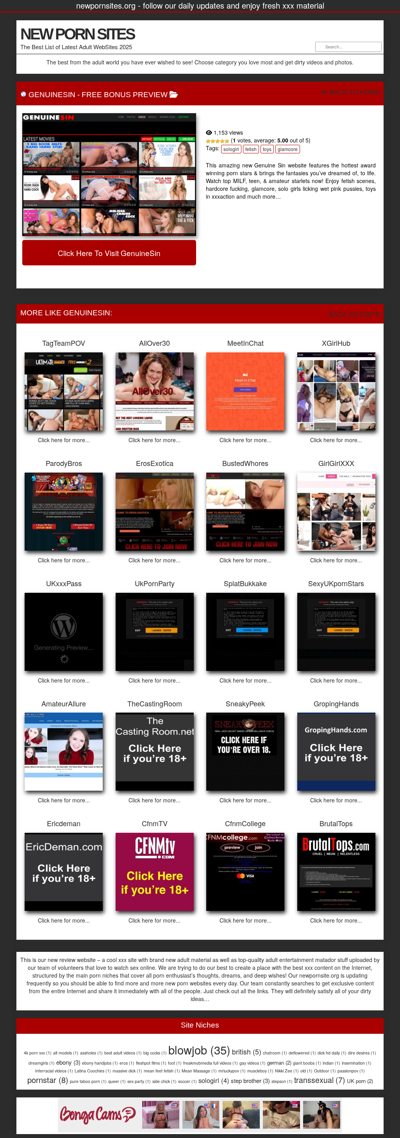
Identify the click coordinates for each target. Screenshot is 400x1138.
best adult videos (123, 1053)
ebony (68, 1062)
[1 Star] (208, 141)
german (279, 1062)
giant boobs (307, 1063)
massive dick (127, 1071)
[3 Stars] (217, 141)
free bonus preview (125, 95)
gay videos (252, 1063)
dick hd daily (332, 1053)
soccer (187, 1081)
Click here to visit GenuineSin (109, 252)
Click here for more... (64, 440)
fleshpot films (151, 1063)
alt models (66, 1053)
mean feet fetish (162, 1071)
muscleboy (260, 1071)
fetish (251, 149)
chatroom (275, 1053)
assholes (91, 1053)
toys (267, 149)
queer (117, 1081)
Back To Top (352, 314)
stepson (282, 1081)
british (246, 1051)
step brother (250, 1080)
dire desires (362, 1053)
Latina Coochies (93, 1071)
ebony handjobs (100, 1063)
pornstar (47, 1079)
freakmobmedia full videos (210, 1063)
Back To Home (354, 92)
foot (175, 1063)
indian (331, 1063)
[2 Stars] (213, 141)
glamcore (288, 149)
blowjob (199, 1049)
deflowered (302, 1053)
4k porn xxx (38, 1053)
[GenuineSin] (109, 174)
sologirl (231, 149)
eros (127, 1063)
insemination (356, 1063)
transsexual (319, 1079)
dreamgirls (42, 1063)
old (306, 1071)
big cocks (155, 1053)
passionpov (351, 1071)
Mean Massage (199, 1071)
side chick (164, 1081)
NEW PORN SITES (77, 34)
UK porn (360, 1081)
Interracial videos (54, 1071)
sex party (139, 1081)
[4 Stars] (222, 141)
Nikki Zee (287, 1071)
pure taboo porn (88, 1081)
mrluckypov (232, 1071)
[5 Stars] (227, 141)
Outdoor (325, 1071)
